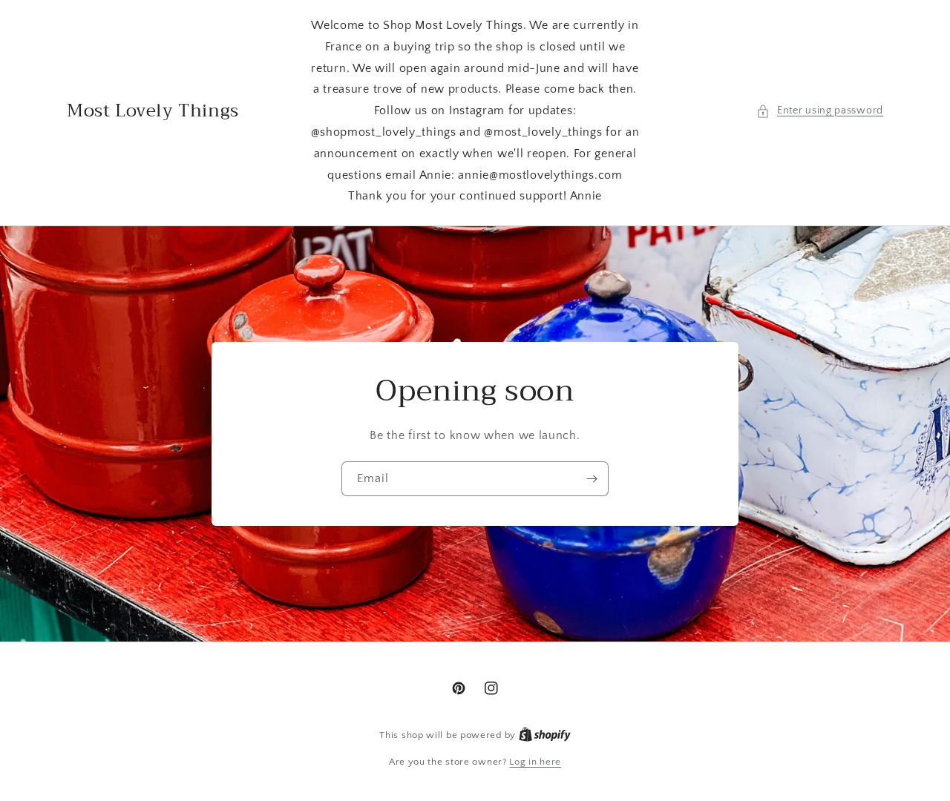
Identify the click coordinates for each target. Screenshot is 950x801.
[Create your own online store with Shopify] (545, 735)
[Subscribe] (591, 478)
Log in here (535, 761)
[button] (819, 111)
